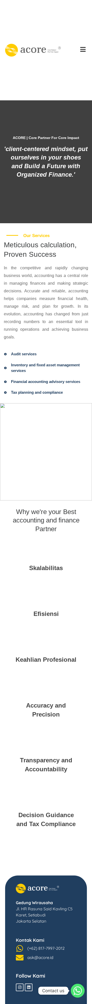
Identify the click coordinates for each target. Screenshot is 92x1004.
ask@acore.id (40, 957)
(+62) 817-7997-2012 (46, 948)
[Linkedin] (28, 987)
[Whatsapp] (78, 991)
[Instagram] (20, 987)
